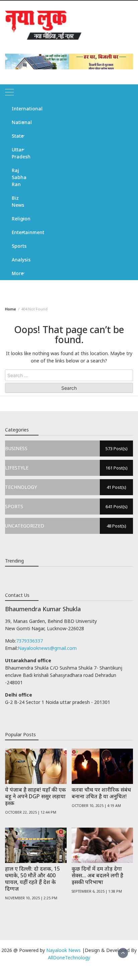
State (17, 136)
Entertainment (20, 232)
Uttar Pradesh (20, 153)
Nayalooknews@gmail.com (47, 648)
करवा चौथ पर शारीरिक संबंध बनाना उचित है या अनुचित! (101, 793)
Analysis (20, 259)
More (17, 273)
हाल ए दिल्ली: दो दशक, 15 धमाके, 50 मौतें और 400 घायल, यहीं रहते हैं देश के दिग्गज (32, 878)
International (20, 108)
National (20, 122)
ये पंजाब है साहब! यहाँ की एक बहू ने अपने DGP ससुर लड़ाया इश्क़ (35, 796)
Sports (19, 246)
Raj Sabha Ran (19, 177)
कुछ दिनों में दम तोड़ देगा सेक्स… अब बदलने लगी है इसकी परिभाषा (97, 875)
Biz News (18, 201)
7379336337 (29, 641)
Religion (20, 218)
